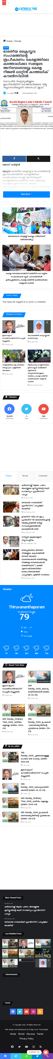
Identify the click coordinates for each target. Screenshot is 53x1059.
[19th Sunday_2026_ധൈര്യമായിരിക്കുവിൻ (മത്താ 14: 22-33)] (39, 676)
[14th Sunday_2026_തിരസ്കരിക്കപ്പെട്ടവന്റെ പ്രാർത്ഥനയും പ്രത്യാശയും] (10, 963)
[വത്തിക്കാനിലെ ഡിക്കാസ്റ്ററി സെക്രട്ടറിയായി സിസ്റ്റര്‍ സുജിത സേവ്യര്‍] (26, 963)
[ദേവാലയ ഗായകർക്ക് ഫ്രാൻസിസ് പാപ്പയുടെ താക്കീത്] (11, 507)
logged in (20, 302)
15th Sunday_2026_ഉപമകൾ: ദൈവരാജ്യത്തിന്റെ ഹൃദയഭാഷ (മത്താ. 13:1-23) (39, 726)
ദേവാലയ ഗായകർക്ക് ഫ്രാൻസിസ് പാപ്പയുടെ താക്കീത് (32, 506)
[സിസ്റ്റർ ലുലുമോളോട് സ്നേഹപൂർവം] (11, 541)
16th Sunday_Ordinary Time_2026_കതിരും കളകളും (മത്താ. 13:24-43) (13, 724)
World (21, 1034)
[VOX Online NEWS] (26, 9)
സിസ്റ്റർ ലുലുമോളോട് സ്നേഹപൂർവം (31, 539)
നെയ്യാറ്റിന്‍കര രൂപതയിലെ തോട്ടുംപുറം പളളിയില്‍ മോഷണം (13, 368)
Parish (40, 1034)
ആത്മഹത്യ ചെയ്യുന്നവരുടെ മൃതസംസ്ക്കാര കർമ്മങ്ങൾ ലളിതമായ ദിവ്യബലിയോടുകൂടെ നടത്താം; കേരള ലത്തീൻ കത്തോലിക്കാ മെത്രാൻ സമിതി (38, 373)
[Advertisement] (26, 24)
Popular (8, 476)
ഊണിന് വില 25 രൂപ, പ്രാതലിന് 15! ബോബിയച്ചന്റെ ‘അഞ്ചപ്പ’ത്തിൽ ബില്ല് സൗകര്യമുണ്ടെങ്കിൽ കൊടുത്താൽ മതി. (35, 523)
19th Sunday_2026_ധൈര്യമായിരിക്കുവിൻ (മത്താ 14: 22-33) (38, 691)
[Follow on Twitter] (15, 94)
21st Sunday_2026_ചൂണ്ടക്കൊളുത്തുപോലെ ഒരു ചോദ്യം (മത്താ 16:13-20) (35, 757)
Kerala (18, 42)
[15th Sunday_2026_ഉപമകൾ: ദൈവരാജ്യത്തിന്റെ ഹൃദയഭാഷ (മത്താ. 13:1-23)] (39, 710)
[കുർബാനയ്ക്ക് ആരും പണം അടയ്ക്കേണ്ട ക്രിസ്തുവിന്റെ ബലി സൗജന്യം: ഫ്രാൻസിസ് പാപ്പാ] (11, 489)
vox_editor (10, 94)
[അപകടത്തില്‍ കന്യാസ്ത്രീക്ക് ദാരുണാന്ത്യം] (39, 326)
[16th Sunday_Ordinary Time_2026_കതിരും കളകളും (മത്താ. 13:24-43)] (13, 710)
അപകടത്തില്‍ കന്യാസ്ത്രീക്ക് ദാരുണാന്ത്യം (26, 2)
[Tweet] (38, 159)
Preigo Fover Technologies (38, 1030)
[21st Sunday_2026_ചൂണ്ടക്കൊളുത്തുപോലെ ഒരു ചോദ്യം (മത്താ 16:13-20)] (10, 757)
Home (9, 42)
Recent (25, 476)
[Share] (14, 159)
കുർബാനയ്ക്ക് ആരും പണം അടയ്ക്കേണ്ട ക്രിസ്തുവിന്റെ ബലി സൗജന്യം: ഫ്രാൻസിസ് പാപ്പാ (35, 490)
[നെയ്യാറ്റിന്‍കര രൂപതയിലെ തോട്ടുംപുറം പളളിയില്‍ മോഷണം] (13, 356)
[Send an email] (17, 94)
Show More (26, 194)
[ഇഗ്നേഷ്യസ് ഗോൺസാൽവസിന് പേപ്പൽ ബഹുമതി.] (13, 326)
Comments (43, 476)
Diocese (30, 1034)
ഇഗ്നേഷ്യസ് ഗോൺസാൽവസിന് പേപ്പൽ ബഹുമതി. (13, 339)
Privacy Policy (27, 1039)
